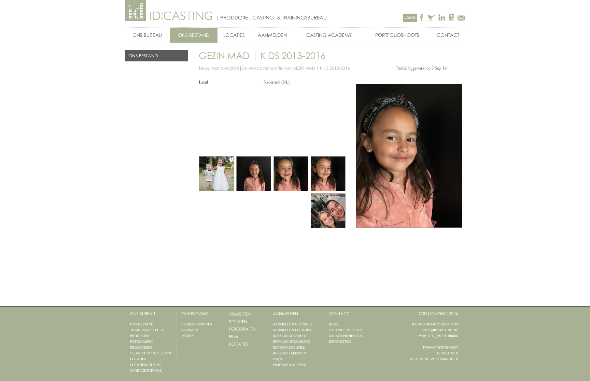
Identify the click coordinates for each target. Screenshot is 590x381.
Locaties (238, 344)
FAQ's (277, 359)
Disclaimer (447, 353)
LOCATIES (234, 35)
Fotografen (242, 329)
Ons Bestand (194, 313)
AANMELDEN (272, 35)
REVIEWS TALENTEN (289, 353)
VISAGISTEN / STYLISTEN (150, 353)
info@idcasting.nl (440, 330)
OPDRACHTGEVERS (146, 370)
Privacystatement (440, 347)
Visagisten (240, 314)
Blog (333, 324)
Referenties (340, 341)
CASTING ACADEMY (329, 35)
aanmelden (285, 313)
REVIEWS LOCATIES (289, 347)
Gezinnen (189, 330)
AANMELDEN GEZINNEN (292, 324)
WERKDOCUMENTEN (289, 365)
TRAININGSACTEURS (147, 330)
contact (339, 313)
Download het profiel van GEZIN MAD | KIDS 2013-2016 (296, 68)
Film (233, 336)
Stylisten (238, 321)
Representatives (196, 324)
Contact (448, 35)
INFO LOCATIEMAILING (291, 341)
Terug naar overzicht (219, 68)
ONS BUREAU (147, 35)
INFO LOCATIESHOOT (290, 336)
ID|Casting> (169, 10)
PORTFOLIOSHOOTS (397, 35)
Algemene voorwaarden (434, 359)
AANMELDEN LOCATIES (292, 330)
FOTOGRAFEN (141, 341)
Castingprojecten (346, 330)
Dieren (187, 336)
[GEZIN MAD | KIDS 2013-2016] (328, 173)
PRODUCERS (140, 336)
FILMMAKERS (141, 347)
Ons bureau (142, 313)
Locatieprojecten (345, 336)
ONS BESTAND (193, 35)
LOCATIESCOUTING (145, 365)
